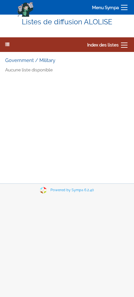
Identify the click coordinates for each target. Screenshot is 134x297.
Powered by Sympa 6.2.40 (72, 190)
